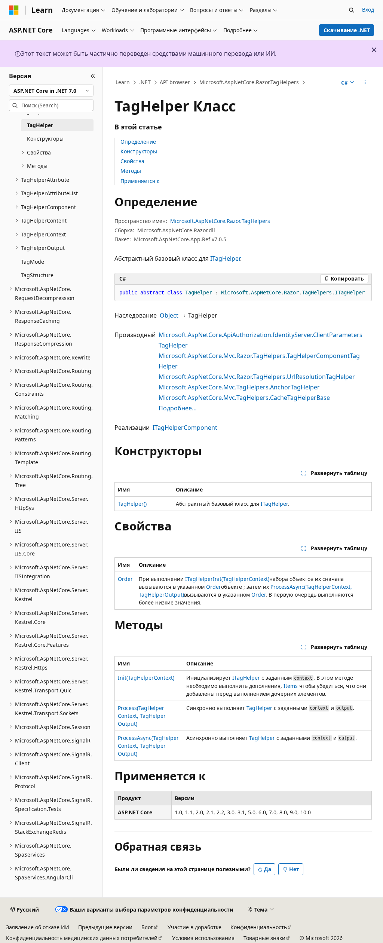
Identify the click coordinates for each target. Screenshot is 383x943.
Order (125, 578)
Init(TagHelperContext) (241, 578)
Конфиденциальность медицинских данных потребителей (81, 938)
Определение (138, 141)
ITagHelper (225, 258)
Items (291, 685)
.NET (145, 82)
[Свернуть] (92, 76)
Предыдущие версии (105, 927)
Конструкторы (138, 151)
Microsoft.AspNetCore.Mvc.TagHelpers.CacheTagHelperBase (244, 398)
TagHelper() (132, 503)
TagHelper (259, 707)
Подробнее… (178, 408)
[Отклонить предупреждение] (374, 50)
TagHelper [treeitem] (40, 125)
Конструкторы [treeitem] (45, 138)
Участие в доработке (194, 927)
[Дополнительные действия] (364, 83)
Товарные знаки (264, 938)
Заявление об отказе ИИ (37, 927)
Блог (147, 927)
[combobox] (51, 91)
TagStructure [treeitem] (37, 275)
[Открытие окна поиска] (351, 10)
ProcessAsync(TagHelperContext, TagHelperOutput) (148, 745)
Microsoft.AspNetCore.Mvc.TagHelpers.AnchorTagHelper (239, 387)
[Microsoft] (14, 10)
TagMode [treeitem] (32, 261)
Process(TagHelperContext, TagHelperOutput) (142, 715)
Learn (123, 82)
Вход (368, 9)
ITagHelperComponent (185, 427)
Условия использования (203, 938)
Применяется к (139, 180)
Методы (130, 170)
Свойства (132, 161)
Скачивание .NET (347, 30)
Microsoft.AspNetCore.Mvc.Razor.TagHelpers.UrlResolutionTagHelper (257, 377)
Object (169, 315)
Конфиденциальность (258, 927)
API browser (175, 82)
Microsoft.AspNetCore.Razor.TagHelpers (249, 82)
